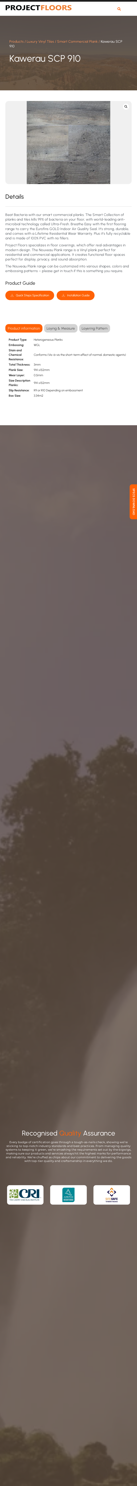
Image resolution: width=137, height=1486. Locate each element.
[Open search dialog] (119, 9)
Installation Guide (78, 295)
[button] (128, 10)
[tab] (23, 328)
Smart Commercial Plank (77, 41)
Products (16, 41)
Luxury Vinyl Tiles (40, 41)
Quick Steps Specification (32, 295)
